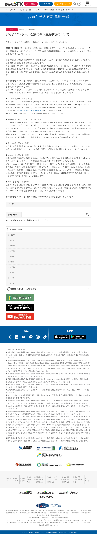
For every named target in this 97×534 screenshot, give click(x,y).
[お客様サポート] (79, 4)
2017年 (11, 283)
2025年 (11, 240)
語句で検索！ (13, 215)
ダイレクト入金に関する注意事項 (30, 110)
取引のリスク (15, 479)
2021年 (11, 262)
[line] (31, 337)
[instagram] (38, 337)
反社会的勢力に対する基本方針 (77, 479)
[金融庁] (25, 448)
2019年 (11, 272)
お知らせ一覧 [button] (16, 229)
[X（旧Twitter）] (9, 337)
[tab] (48, 229)
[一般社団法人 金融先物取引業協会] (68, 448)
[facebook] (16, 337)
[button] (86, 229)
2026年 (11, 235)
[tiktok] (45, 337)
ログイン (47, 4)
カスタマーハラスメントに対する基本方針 (52, 479)
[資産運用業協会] (23, 464)
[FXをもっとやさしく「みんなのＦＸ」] (14, 3)
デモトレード (64, 4)
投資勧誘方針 (22, 479)
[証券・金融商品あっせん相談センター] (49, 464)
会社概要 (9, 479)
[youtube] (23, 337)
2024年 (11, 246)
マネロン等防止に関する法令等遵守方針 (65, 479)
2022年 (11, 256)
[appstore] (62, 337)
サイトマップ (87, 479)
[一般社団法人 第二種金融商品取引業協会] (49, 455)
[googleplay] (78, 337)
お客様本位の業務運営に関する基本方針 (38, 479)
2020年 (11, 267)
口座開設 (32, 4)
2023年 (11, 251)
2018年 (11, 278)
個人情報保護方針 (29, 479)
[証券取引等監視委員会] (75, 465)
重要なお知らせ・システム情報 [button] (23, 289)
